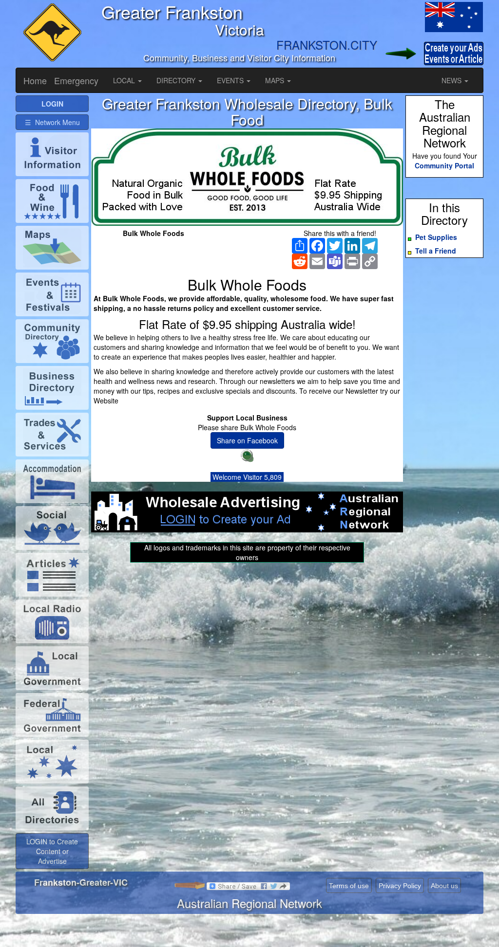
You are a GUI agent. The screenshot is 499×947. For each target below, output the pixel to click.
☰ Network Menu (52, 122)
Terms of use (349, 886)
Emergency (76, 80)
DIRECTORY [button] (176, 80)
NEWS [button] (452, 80)
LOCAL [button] (125, 80)
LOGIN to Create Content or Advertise (52, 851)
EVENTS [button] (231, 80)
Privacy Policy (400, 886)
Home (35, 80)
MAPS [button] (275, 80)
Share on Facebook (247, 440)
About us (444, 886)
